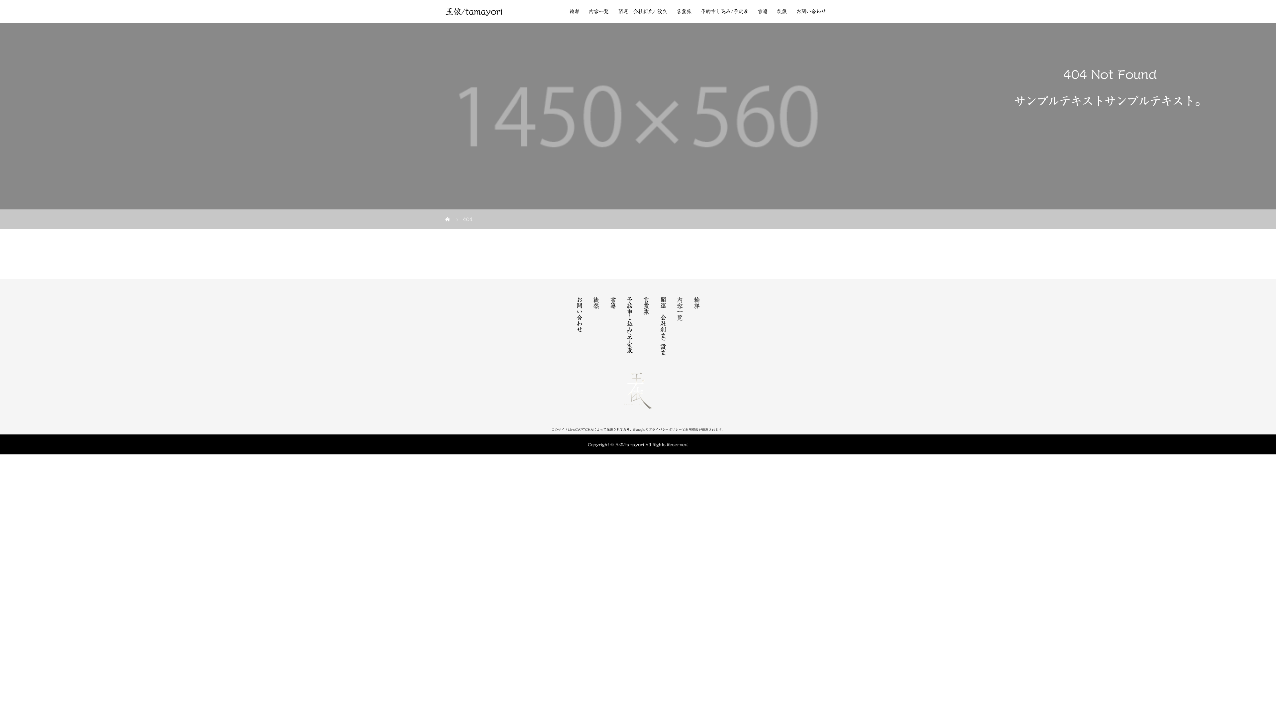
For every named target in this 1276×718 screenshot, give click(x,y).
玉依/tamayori (473, 12)
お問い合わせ (811, 11)
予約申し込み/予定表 (724, 11)
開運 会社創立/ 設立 (642, 11)
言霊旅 (684, 11)
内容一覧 (599, 11)
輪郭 (575, 11)
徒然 (782, 11)
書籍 (763, 11)
